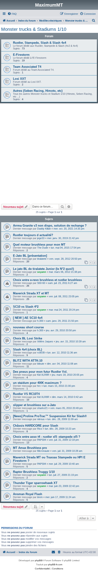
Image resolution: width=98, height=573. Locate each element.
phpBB (38, 560)
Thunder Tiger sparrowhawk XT (35, 483)
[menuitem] (12, 14)
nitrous (41, 419)
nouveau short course (28, 327)
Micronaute (43, 451)
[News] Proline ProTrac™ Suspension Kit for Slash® (50, 416)
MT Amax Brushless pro (30, 448)
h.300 (40, 320)
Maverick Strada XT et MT (31, 293)
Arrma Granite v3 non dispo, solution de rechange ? (50, 225)
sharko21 (42, 408)
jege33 (40, 238)
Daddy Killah (44, 228)
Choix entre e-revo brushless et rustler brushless (47, 280)
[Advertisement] (49, 153)
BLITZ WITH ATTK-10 (27, 360)
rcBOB (41, 352)
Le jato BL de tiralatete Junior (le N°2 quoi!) (43, 269)
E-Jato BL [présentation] (30, 255)
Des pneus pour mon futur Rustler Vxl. (40, 371)
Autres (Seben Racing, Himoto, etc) (37, 90)
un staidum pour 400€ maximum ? (37, 382)
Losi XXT (19, 78)
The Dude (42, 247)
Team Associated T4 (27, 66)
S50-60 (41, 283)
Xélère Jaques (45, 341)
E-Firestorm (21, 54)
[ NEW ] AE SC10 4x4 (27, 317)
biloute (40, 363)
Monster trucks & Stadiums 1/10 (33, 29)
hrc (39, 385)
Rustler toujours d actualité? (33, 235)
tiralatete (41, 258)
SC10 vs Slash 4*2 (26, 306)
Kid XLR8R (43, 374)
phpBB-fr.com (55, 564)
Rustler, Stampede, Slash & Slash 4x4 (39, 42)
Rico (39, 428)
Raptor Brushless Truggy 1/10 (34, 472)
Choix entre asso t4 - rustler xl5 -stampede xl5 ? (46, 436)
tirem (40, 497)
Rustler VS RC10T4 (26, 394)
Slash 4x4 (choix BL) (27, 349)
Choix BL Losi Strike (27, 338)
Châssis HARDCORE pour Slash (35, 425)
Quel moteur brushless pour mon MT (39, 244)
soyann (41, 272)
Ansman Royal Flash (27, 494)
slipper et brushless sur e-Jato (34, 405)
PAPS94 (41, 439)
